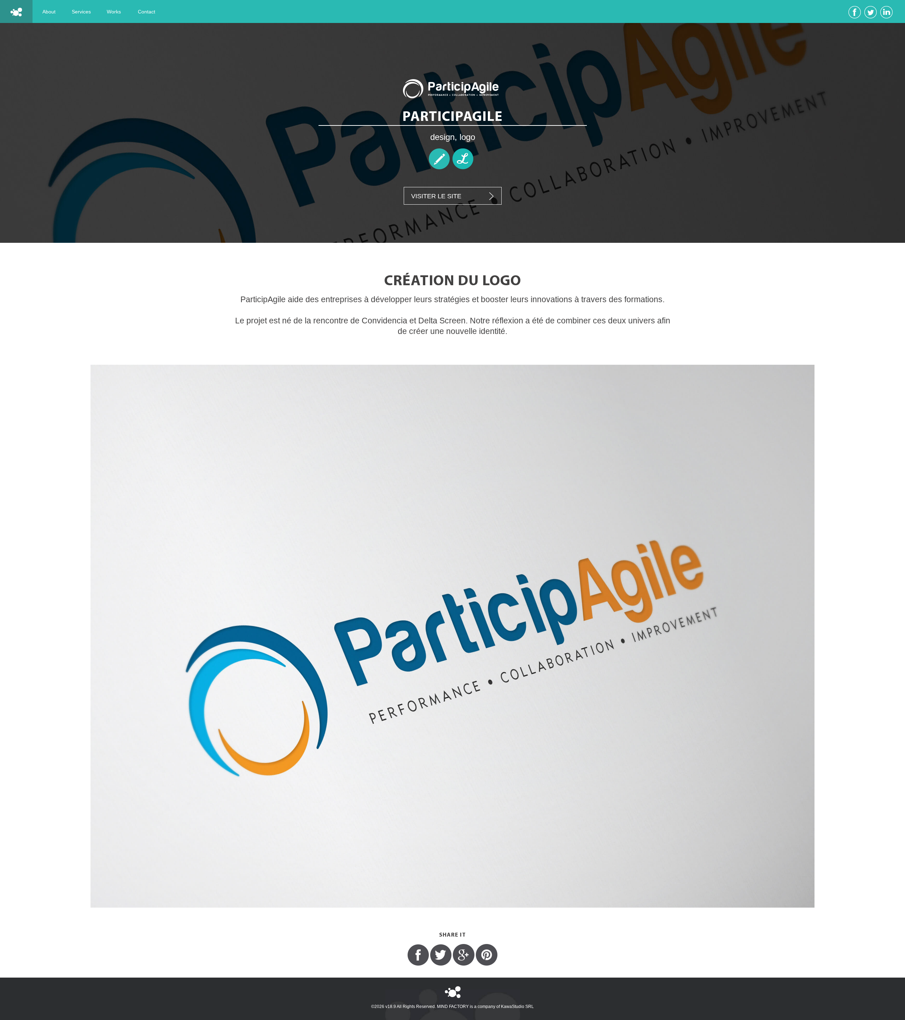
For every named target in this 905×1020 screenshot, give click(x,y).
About (49, 11)
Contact (146, 11)
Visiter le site (436, 196)
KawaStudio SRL (517, 1006)
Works (114, 11)
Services (81, 11)
